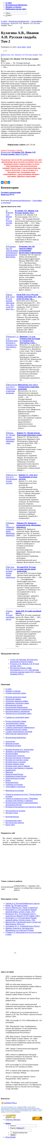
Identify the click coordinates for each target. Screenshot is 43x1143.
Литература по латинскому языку (19, 713)
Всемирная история (13, 746)
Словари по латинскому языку (17, 717)
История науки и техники (16, 762)
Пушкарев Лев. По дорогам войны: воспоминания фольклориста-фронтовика (30, 249)
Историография (12, 754)
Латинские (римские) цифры (17, 701)
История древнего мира (15, 764)
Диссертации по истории (15, 811)
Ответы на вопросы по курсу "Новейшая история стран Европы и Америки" (22, 800)
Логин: (13, 1126)
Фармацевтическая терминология (19, 709)
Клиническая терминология (16, 707)
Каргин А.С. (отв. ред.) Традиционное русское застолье (28, 477)
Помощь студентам (13, 691)
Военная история (12, 743)
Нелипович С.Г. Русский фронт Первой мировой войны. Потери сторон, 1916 (21, 919)
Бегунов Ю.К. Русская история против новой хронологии (26, 569)
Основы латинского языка (16, 693)
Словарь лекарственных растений (19, 732)
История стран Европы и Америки (19, 768)
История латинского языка (16, 697)
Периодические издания (15, 778)
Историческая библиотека (20, 200)
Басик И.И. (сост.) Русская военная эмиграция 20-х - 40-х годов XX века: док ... (29, 297)
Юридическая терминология (17, 734)
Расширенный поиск (14, 821)
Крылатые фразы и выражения (18, 711)
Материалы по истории (15, 790)
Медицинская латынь (14, 705)
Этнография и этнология (15, 787)
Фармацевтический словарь (16, 729)
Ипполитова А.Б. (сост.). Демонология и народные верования (28, 387)
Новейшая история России (16, 776)
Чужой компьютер (19, 1133)
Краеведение (11, 770)
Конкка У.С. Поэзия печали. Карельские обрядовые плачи (29, 434)
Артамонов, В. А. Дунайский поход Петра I (23, 926)
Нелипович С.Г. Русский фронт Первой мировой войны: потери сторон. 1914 (21, 911)
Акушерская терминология (16, 725)
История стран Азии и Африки (18, 766)
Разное (8, 780)
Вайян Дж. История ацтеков (17, 905)
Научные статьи (12, 813)
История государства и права (17, 760)
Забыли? (20, 1128)
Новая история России (14, 774)
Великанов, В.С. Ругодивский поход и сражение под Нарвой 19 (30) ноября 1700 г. (23, 915)
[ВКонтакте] (2, 182)
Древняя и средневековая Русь (17, 751)
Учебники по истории (14, 785)
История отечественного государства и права (23, 807)
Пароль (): (17, 1128)
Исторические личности (15, 756)
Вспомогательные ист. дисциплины (20, 749)
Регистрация (10, 1137)
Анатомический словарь (15, 723)
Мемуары (9, 772)
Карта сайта (10, 825)
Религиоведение (12, 782)
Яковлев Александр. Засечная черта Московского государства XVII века (20, 929)
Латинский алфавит (13, 699)
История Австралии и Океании (18, 758)
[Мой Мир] (8, 182)
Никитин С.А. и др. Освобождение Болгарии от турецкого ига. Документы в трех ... (30, 340)
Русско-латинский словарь (16, 721)
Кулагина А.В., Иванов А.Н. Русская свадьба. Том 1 (26, 212)
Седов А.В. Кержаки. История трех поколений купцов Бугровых (24, 661)
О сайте (9, 689)
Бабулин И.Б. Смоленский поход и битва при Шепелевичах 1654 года (23, 923)
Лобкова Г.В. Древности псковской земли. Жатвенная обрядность (28, 525)
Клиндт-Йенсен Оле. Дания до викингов (22, 908)
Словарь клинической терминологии (20, 727)
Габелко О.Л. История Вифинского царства (23, 903)
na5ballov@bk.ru (10, 1103)
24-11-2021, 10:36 (24, 47)
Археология (10, 741)
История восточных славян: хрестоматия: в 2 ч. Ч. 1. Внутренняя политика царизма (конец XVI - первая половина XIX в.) (25, 671)
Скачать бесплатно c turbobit (11, 150)
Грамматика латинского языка (17, 703)
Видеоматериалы (12, 817)
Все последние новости (15, 823)
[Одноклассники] (5, 182)
